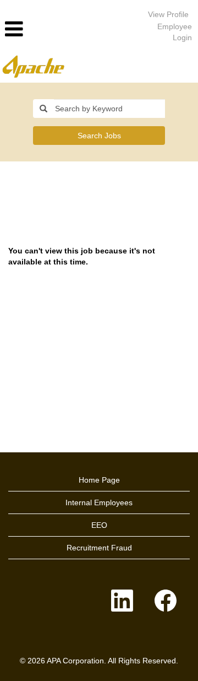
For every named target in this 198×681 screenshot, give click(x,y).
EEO (99, 525)
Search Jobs (99, 135)
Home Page (99, 479)
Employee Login (174, 32)
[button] (66, 29)
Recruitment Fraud (99, 547)
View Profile (168, 14)
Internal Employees (99, 502)
